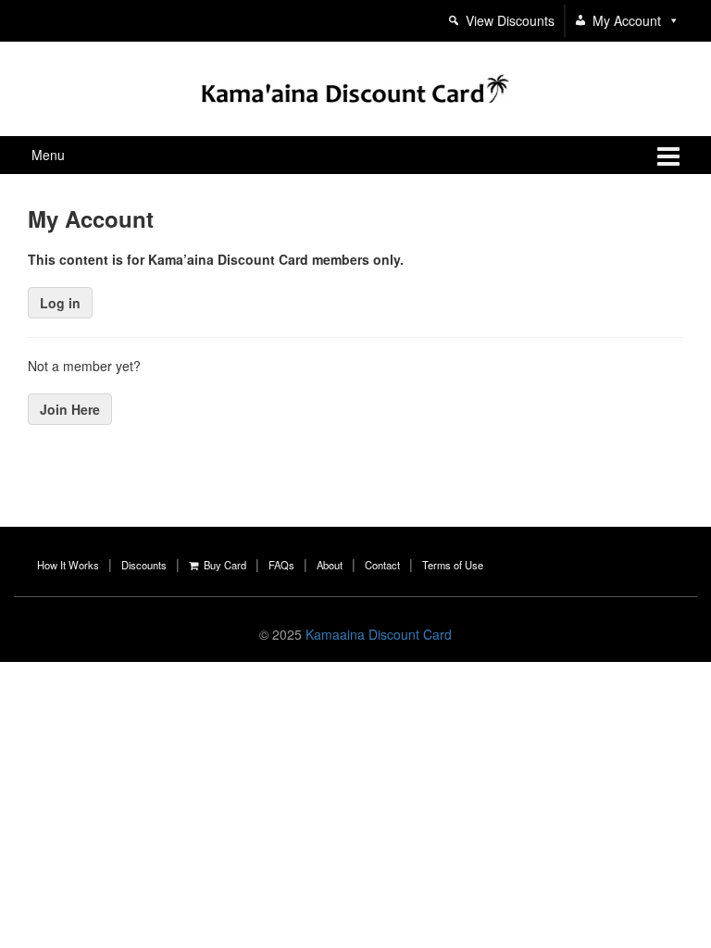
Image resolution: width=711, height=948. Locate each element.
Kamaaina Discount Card (379, 634)
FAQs (281, 564)
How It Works (68, 564)
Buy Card (222, 564)
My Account (626, 20)
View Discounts (510, 20)
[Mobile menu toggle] (668, 155)
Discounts (144, 564)
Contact (382, 564)
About (330, 564)
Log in (60, 302)
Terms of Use (452, 564)
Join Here (70, 409)
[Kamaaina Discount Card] (355, 86)
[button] (670, 20)
